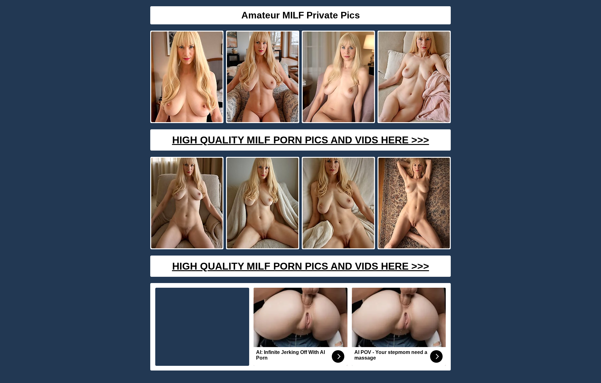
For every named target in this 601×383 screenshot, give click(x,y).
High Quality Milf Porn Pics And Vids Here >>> (300, 140)
